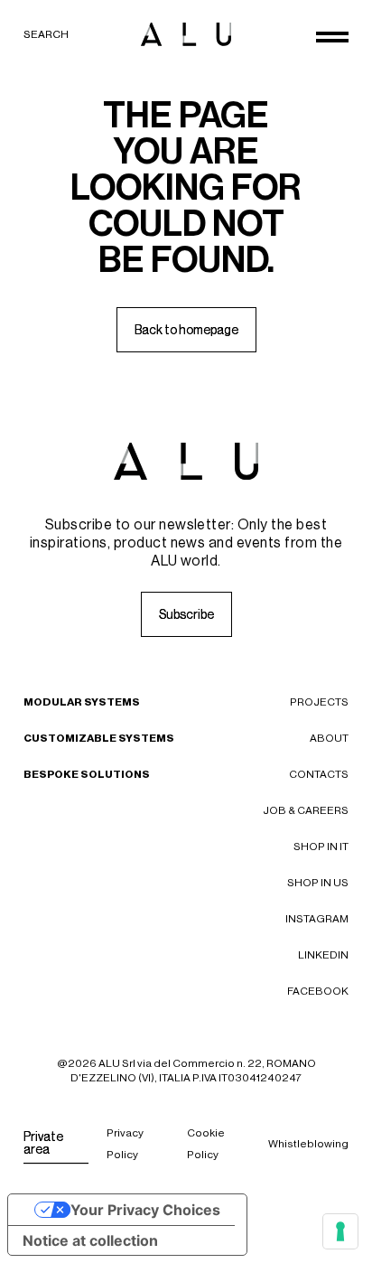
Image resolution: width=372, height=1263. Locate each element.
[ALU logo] (186, 34)
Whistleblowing (308, 1143)
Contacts (319, 774)
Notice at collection (90, 1240)
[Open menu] (332, 37)
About (329, 738)
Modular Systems (81, 702)
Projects (319, 702)
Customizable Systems (98, 738)
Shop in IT (321, 846)
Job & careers (306, 810)
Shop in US (318, 882)
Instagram (317, 918)
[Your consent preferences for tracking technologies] (340, 1231)
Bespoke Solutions (86, 774)
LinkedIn (323, 955)
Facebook (318, 991)
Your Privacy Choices (145, 1210)
